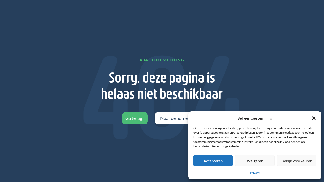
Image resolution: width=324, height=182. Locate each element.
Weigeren (255, 160)
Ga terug (133, 118)
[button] (313, 118)
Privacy (255, 173)
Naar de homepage (178, 118)
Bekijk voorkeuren (296, 160)
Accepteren (213, 160)
